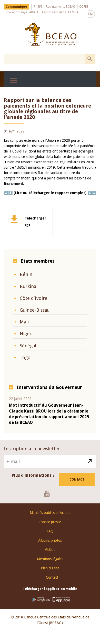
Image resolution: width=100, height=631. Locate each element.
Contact (76, 479)
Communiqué (16, 6)
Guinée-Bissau (34, 310)
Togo (25, 357)
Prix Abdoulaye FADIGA (22, 12)
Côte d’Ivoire (33, 298)
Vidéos (50, 550)
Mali (24, 321)
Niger (26, 333)
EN (90, 14)
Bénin (26, 274)
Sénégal (28, 345)
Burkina (28, 286)
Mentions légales (50, 559)
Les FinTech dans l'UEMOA (60, 12)
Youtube (49, 493)
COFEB (83, 6)
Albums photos (50, 540)
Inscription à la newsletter (32, 448)
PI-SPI (38, 6)
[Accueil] (50, 34)
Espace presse (50, 522)
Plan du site (50, 568)
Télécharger (35, 221)
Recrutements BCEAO (60, 6)
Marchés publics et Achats (50, 513)
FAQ (50, 531)
